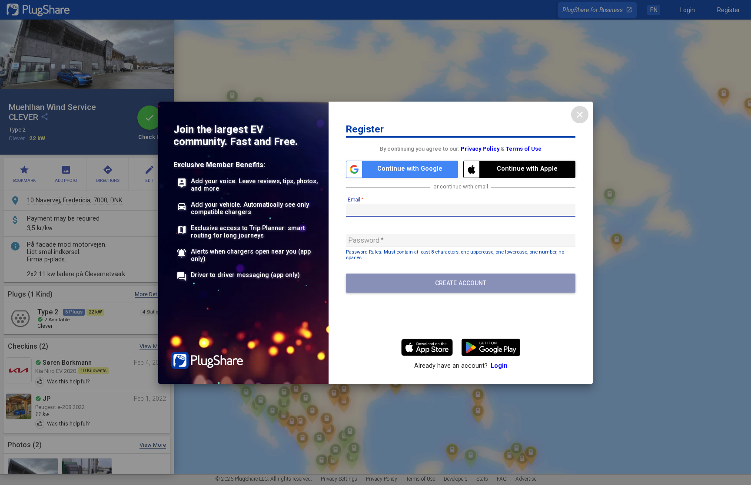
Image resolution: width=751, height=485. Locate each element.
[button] (402, 169)
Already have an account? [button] (461, 366)
